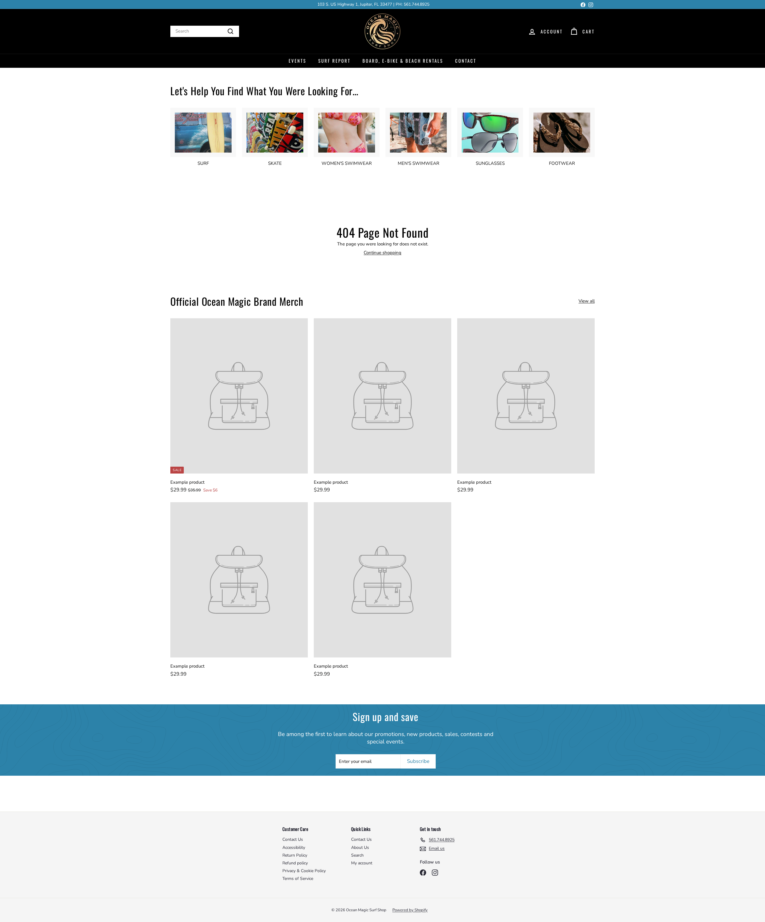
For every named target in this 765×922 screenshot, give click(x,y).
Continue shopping (382, 253)
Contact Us (292, 839)
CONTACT (465, 60)
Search (357, 855)
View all (587, 301)
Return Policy (294, 855)
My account (361, 863)
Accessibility (293, 847)
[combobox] (204, 31)
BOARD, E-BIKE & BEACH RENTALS (402, 60)
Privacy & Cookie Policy (304, 871)
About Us (360, 847)
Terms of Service (297, 878)
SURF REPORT (334, 60)
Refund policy (295, 863)
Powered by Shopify (410, 910)
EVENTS (297, 60)
